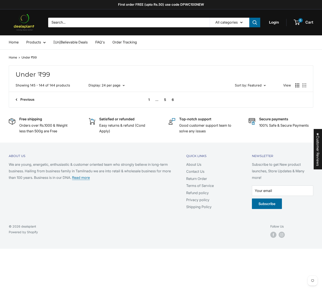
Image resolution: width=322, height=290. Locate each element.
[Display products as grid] (297, 85)
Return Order (196, 178)
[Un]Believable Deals (70, 42)
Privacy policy (197, 200)
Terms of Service (200, 185)
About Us (193, 164)
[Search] (254, 22)
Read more (81, 177)
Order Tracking (124, 42)
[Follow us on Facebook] (273, 235)
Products (33, 42)
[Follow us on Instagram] (282, 235)
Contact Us (195, 171)
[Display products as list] (304, 85)
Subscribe (266, 204)
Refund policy (197, 193)
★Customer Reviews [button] (318, 149)
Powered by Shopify (23, 232)
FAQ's (100, 42)
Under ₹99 (29, 57)
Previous (27, 99)
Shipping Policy (199, 207)
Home (14, 42)
